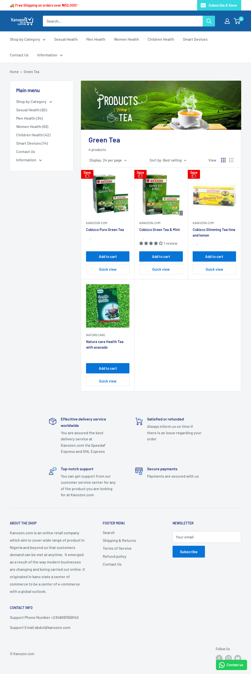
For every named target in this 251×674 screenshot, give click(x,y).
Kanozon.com (96, 223)
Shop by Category (25, 39)
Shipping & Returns (119, 540)
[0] (237, 21)
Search (109, 532)
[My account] (227, 21)
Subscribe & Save (223, 5)
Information (47, 54)
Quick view (107, 269)
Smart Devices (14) (32, 143)
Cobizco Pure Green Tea (105, 229)
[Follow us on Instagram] (228, 658)
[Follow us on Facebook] (219, 658)
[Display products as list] (231, 160)
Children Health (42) (33, 134)
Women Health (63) (32, 126)
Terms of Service (117, 548)
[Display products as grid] (223, 160)
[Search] (209, 21)
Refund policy (114, 556)
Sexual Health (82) (31, 109)
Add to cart (108, 256)
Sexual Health (66, 39)
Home (14, 72)
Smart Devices (195, 39)
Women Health (126, 39)
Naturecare (95, 335)
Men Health (95, 39)
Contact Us (19, 54)
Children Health (161, 39)
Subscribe (189, 551)
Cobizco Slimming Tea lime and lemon (214, 232)
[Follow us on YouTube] (237, 658)
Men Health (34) (29, 118)
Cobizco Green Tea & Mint (159, 229)
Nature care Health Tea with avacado (105, 344)
